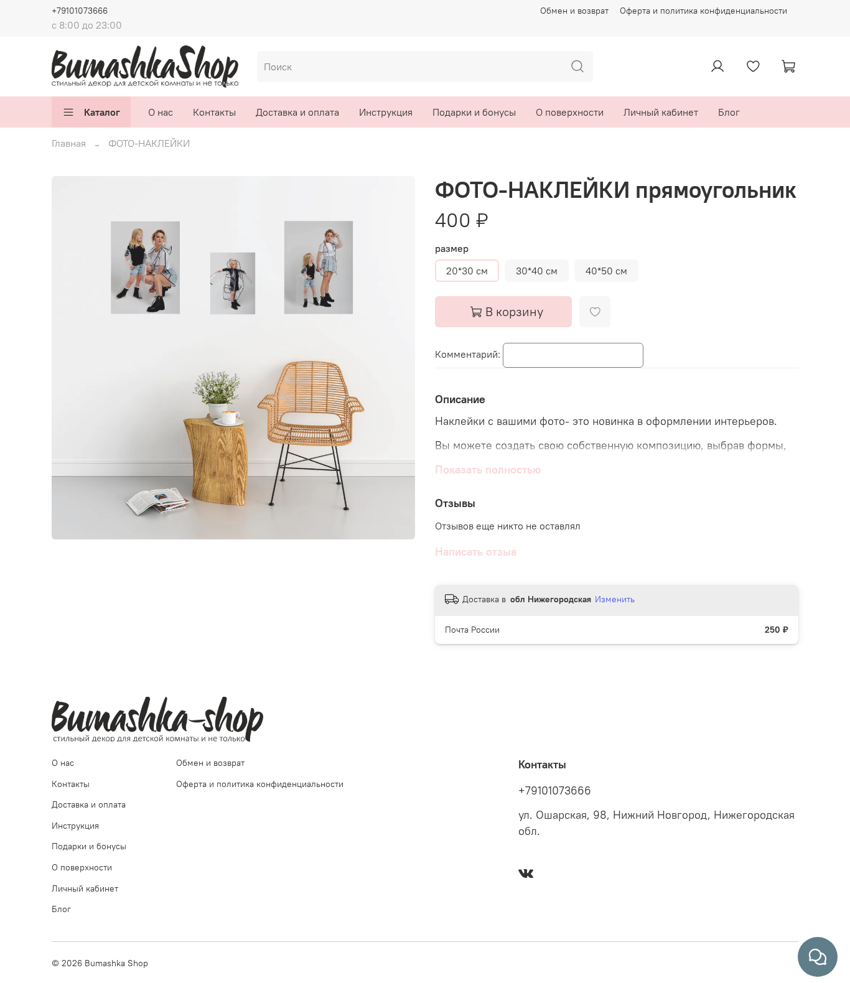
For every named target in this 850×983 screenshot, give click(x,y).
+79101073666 (80, 10)
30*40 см (537, 270)
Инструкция (386, 112)
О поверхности (570, 112)
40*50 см (606, 270)
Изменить (615, 599)
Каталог (102, 112)
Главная (69, 143)
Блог (729, 112)
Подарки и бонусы (474, 112)
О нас (160, 112)
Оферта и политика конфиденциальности (703, 10)
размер (452, 248)
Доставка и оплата (297, 112)
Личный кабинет (660, 112)
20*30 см (467, 270)
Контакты (214, 112)
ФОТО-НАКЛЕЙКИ (149, 143)
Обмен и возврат (574, 10)
